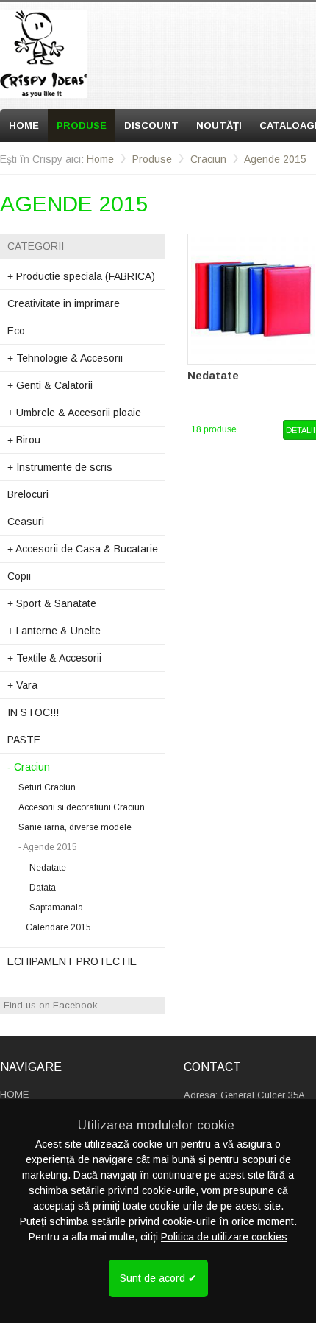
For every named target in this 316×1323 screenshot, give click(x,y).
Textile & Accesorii (54, 658)
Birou (23, 440)
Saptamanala (56, 907)
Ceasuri (25, 521)
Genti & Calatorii (50, 385)
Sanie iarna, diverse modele (75, 827)
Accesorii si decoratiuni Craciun (81, 807)
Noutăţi (219, 125)
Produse (82, 125)
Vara (22, 685)
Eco (16, 331)
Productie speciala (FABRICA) (81, 276)
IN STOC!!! (33, 712)
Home (24, 125)
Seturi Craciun (47, 787)
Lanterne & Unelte (54, 630)
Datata (42, 887)
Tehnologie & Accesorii (65, 358)
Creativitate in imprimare (63, 303)
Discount (151, 125)
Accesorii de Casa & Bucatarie (82, 549)
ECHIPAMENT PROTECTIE (72, 961)
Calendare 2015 (54, 927)
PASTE (23, 739)
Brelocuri (28, 494)
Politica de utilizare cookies (224, 1237)
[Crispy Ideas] (43, 54)
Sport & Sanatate (51, 603)
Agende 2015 (275, 159)
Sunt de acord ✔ (158, 1278)
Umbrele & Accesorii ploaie (74, 412)
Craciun (208, 159)
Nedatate (47, 868)
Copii (19, 576)
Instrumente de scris (59, 467)
